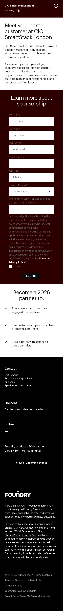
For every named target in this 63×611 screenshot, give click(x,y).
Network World (13, 531)
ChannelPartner (13, 535)
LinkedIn (38, 409)
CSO (21, 528)
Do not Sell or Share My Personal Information (29, 596)
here (29, 379)
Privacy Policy (35, 580)
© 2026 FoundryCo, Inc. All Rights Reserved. (28, 575)
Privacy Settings (13, 586)
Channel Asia (29, 535)
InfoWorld (49, 528)
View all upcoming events (31, 463)
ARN (40, 531)
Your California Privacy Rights (20, 591)
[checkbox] (31, 266)
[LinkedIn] (7, 432)
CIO (16, 528)
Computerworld (34, 528)
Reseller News (29, 531)
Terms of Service (14, 580)
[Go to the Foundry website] (18, 493)
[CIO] (18, 11)
